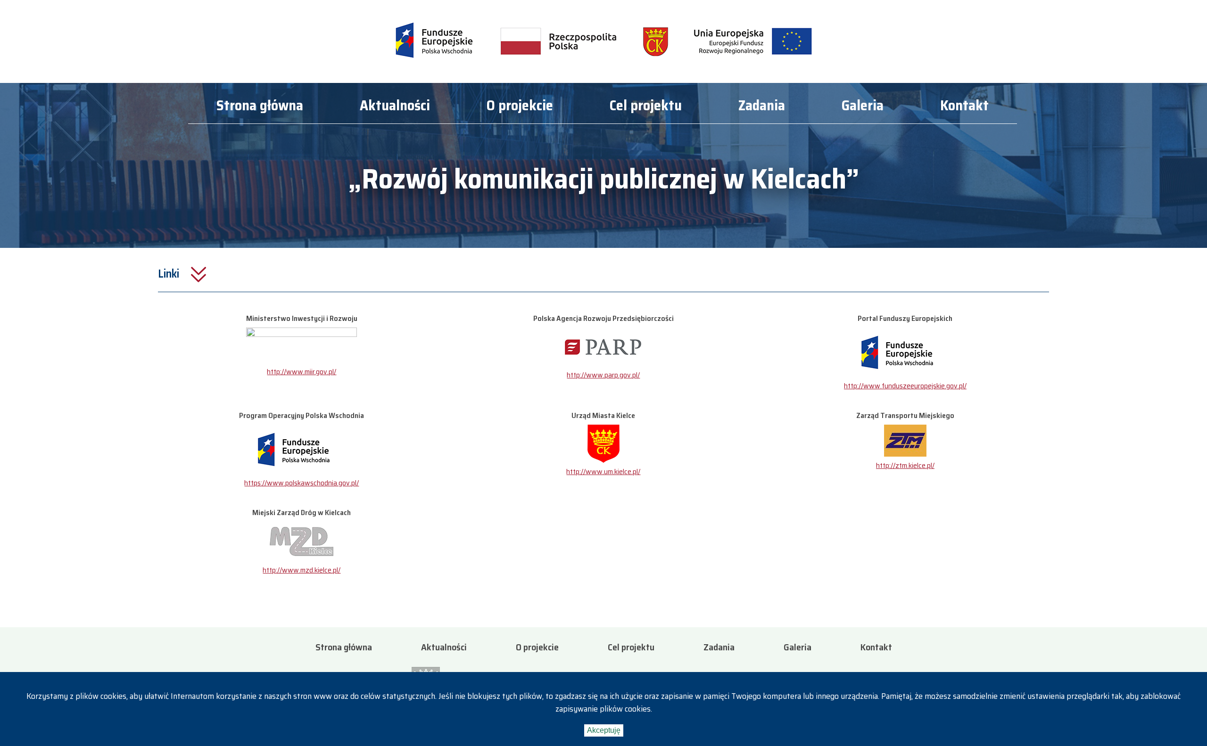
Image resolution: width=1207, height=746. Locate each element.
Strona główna (259, 106)
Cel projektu (646, 106)
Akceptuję (603, 730)
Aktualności (395, 106)
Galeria (863, 106)
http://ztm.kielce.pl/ (905, 465)
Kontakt (964, 106)
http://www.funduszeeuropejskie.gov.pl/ (905, 386)
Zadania (761, 106)
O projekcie (520, 106)
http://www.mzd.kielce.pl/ (301, 570)
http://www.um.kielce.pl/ (603, 471)
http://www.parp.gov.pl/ (603, 375)
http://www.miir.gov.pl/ (301, 371)
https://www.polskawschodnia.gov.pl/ (301, 483)
